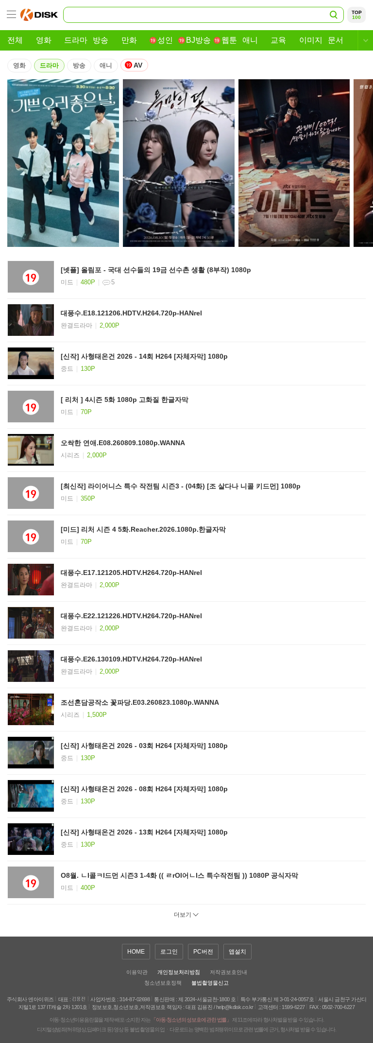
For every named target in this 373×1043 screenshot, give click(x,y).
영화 (19, 65)
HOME (136, 951)
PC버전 (203, 951)
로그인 (169, 951)
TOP (357, 15)
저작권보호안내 (228, 972)
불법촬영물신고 (210, 983)
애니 (106, 65)
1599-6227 (293, 1007)
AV (137, 65)
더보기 (182, 914)
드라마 (49, 65)
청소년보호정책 (163, 983)
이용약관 (137, 972)
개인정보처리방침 (178, 972)
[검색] (333, 14)
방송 (79, 65)
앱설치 (237, 951)
